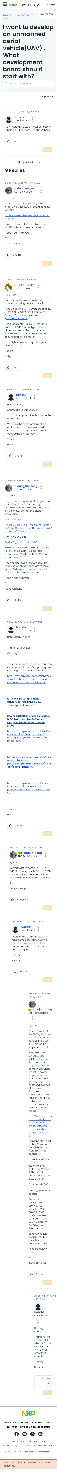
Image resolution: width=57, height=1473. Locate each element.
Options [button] (46, 96)
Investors (38, 1422)
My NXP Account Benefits (35, 1427)
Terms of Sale (39, 1441)
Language (47, 13)
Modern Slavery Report (13, 1445)
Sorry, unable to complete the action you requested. (26, 1464)
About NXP (9, 1422)
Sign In (51, 4)
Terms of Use (25, 1441)
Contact (11, 1427)
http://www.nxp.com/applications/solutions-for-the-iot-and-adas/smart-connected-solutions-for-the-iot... (29, 679)
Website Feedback (46, 1445)
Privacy (15, 1441)
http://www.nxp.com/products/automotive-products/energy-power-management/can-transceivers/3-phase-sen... (29, 736)
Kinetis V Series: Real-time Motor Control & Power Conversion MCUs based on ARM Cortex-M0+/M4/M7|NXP (28, 528)
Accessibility (30, 1445)
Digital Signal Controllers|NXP (21, 542)
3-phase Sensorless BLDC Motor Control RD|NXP (27, 217)
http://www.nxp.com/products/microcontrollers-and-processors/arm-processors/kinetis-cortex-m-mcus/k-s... (29, 787)
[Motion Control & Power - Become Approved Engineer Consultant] (39, 162)
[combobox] (28, 83)
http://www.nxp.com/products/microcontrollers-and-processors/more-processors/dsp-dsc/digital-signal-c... (29, 762)
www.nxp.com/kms (16, 318)
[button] (32, 119)
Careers (24, 1422)
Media (50, 1422)
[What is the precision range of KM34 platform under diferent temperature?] (45, 162)
